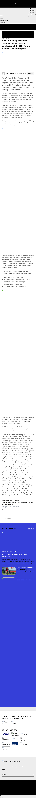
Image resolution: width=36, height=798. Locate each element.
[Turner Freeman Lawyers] (6, 723)
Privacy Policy (15, 509)
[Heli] (15, 739)
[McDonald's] (6, 744)
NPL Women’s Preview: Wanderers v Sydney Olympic (25, 570)
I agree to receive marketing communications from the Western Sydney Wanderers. (18, 513)
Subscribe (8, 518)
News (8, 38)
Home (3, 38)
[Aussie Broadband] (15, 734)
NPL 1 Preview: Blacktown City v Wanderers (14, 555)
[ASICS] (6, 734)
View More (31, 528)
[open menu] (1, 15)
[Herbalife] (15, 723)
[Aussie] (24, 734)
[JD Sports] (24, 739)
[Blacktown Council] (6, 739)
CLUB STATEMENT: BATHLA (24, 580)
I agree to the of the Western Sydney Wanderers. (18, 510)
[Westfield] (6, 749)
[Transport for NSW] (24, 744)
